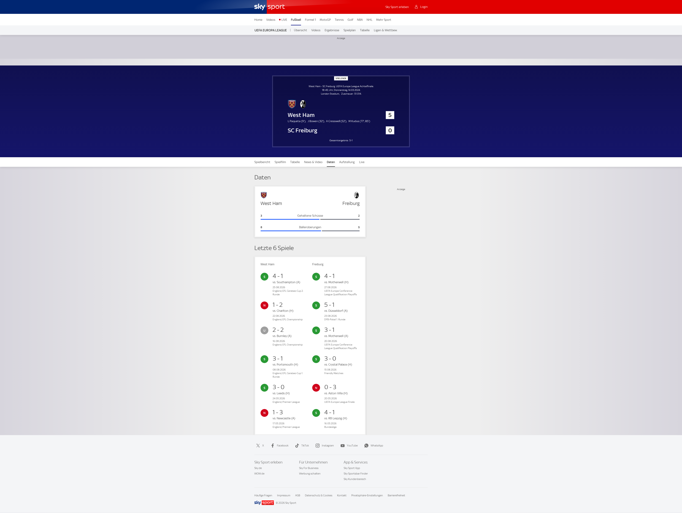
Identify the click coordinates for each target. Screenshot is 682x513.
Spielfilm (280, 162)
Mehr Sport (383, 19)
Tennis (339, 19)
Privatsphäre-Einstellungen (367, 495)
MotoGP (325, 19)
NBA (360, 19)
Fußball (296, 19)
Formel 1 (310, 19)
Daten (331, 162)
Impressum (283, 495)
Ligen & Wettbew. (385, 30)
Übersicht (300, 30)
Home (258, 19)
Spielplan (349, 30)
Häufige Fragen (263, 495)
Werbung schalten (310, 473)
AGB (297, 495)
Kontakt (342, 495)
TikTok (305, 445)
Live (361, 162)
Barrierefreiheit (396, 495)
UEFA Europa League (271, 30)
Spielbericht (262, 162)
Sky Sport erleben (397, 7)
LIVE (284, 19)
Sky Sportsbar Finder (356, 473)
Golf (350, 19)
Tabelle (365, 30)
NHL (369, 19)
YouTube (352, 445)
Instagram (328, 445)
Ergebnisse (332, 30)
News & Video (313, 162)
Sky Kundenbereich (355, 479)
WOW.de (259, 473)
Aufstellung (347, 162)
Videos (270, 19)
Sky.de (258, 468)
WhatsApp (377, 445)
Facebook (282, 445)
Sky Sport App (352, 468)
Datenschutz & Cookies (318, 495)
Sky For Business (308, 468)
